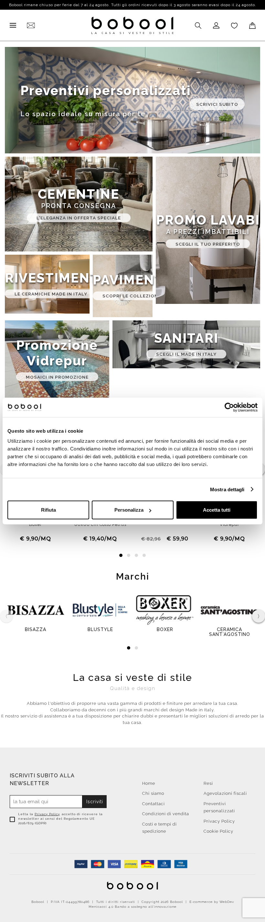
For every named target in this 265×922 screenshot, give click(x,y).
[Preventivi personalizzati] (132, 100)
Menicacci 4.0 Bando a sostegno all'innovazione (132, 906)
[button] (121, 555)
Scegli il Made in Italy (186, 354)
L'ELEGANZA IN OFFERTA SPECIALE (79, 217)
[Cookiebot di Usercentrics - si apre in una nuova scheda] (229, 407)
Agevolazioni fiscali (225, 793)
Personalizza (128, 510)
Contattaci (153, 803)
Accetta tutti (216, 510)
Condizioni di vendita (165, 813)
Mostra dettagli (227, 489)
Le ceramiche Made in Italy (51, 293)
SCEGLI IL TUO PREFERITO (207, 243)
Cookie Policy (218, 831)
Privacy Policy (47, 814)
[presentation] (258, 616)
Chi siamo (153, 793)
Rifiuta (48, 510)
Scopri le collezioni (131, 295)
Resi (208, 783)
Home (148, 783)
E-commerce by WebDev (211, 902)
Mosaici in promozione (57, 376)
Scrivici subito (217, 103)
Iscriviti (94, 801)
